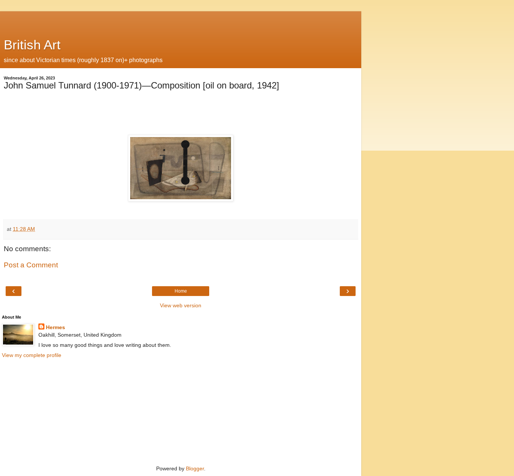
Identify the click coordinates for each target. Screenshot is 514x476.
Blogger (195, 468)
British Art (32, 45)
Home (181, 291)
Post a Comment (31, 265)
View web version (180, 305)
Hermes (55, 327)
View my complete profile (31, 355)
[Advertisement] (180, 20)
